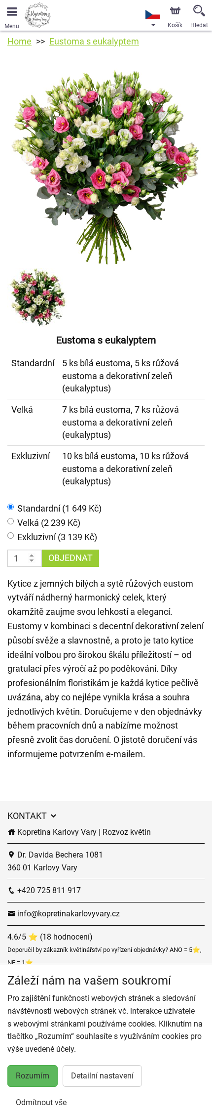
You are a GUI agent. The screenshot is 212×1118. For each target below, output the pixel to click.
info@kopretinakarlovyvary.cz (67, 913)
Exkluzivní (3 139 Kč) (57, 537)
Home (19, 41)
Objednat (70, 558)
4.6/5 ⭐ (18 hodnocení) (50, 937)
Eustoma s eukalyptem (94, 41)
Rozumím (32, 1075)
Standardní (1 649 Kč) (59, 508)
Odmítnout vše (41, 1102)
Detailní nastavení (102, 1075)
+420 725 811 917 (48, 890)
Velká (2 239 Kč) (48, 522)
